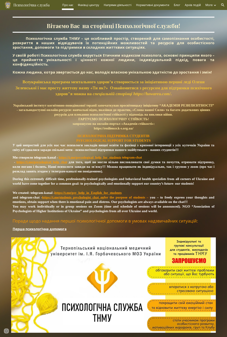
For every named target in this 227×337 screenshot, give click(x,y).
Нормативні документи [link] (152, 5)
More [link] (209, 5)
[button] (222, 5)
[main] (113, 125)
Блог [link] (177, 5)
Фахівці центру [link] (88, 5)
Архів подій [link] (193, 5)
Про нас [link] (67, 5)
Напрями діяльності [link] (117, 5)
